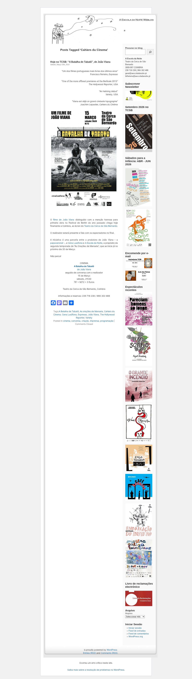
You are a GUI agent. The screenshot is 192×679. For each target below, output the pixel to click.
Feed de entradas (137, 631)
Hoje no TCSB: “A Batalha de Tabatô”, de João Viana (80, 62)
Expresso (82, 314)
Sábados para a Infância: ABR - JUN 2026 (138, 161)
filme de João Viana (63, 219)
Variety (89, 317)
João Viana (93, 314)
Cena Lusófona (75, 243)
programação (106, 321)
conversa (75, 321)
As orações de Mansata (91, 311)
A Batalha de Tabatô (69, 311)
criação (85, 321)
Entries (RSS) (89, 653)
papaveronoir (56, 243)
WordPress (112, 649)
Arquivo (128, 613)
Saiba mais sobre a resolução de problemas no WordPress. (96, 669)
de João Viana (84, 269)
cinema (66, 321)
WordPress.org (136, 636)
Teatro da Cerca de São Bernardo (100, 226)
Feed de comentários (139, 633)
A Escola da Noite (93, 243)
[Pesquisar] (150, 52)
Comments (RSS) (109, 653)
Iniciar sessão (135, 628)
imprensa (94, 321)
